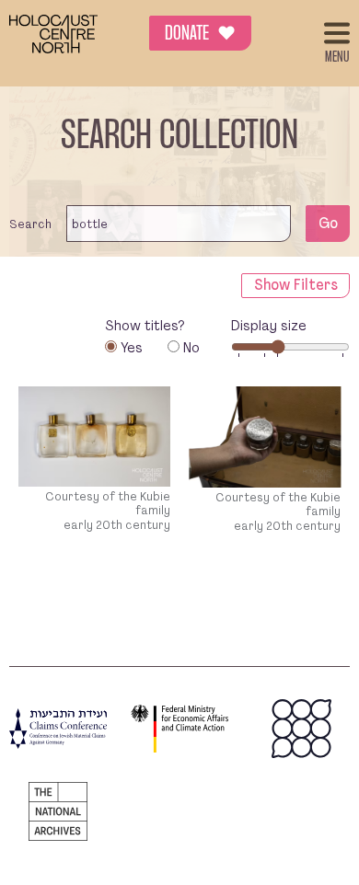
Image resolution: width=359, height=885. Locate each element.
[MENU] (337, 33)
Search (30, 223)
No (191, 347)
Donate (200, 34)
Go (328, 223)
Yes (132, 347)
